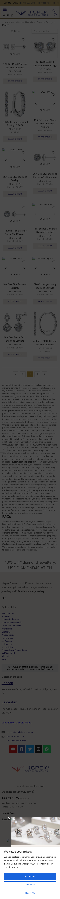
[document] (30, 449)
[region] (30, 873)
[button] (9, 818)
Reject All (30, 892)
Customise (30, 884)
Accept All (30, 876)
